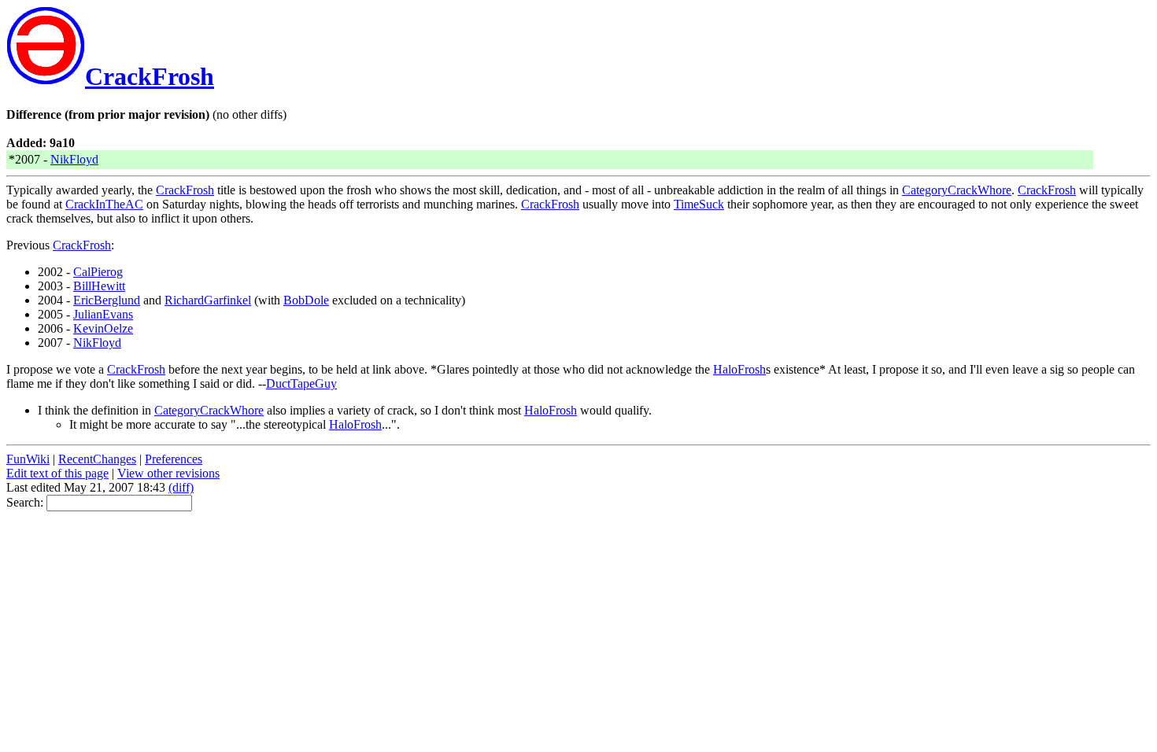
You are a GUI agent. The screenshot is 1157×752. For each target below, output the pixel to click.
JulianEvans (103, 314)
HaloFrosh (739, 369)
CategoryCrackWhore (956, 190)
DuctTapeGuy (301, 383)
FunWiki (28, 459)
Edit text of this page (57, 473)
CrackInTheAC (104, 204)
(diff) (181, 487)
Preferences (173, 459)
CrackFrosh (149, 76)
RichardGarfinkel (207, 300)
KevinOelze (103, 328)
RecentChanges (97, 459)
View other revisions (168, 473)
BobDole (306, 300)
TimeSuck (699, 204)
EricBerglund (106, 300)
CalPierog (98, 271)
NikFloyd (74, 159)
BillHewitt (99, 286)
